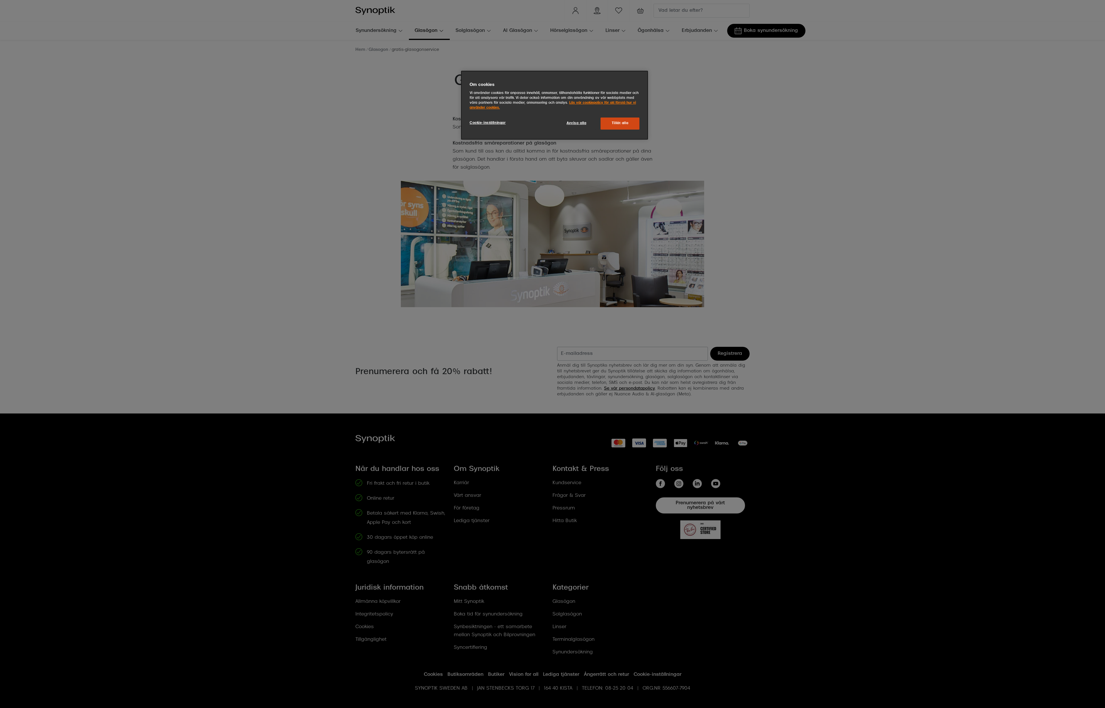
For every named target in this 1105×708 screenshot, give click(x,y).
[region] (554, 105)
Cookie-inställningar (488, 123)
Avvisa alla (576, 123)
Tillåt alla (620, 123)
